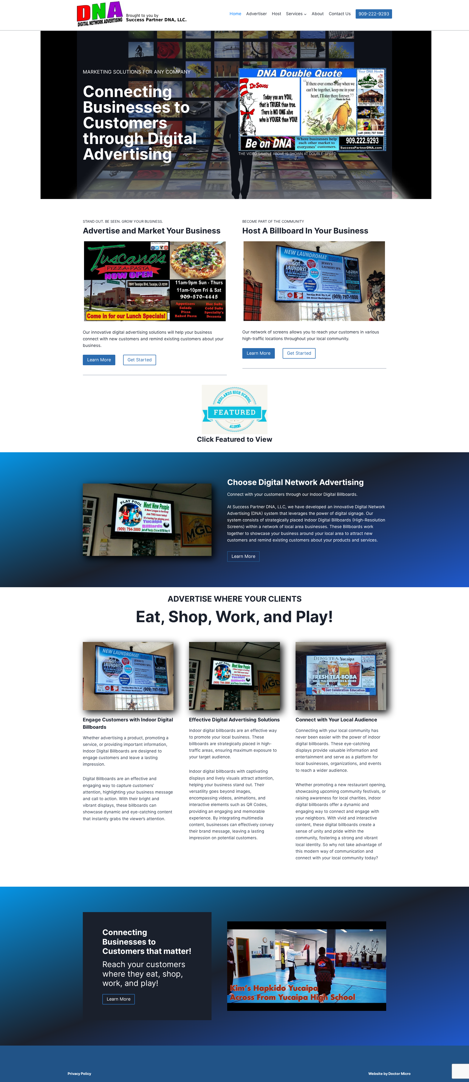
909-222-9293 (374, 13)
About (318, 13)
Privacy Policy (79, 1073)
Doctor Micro (399, 1073)
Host (276, 13)
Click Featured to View (234, 439)
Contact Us (340, 13)
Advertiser (256, 13)
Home (235, 13)
